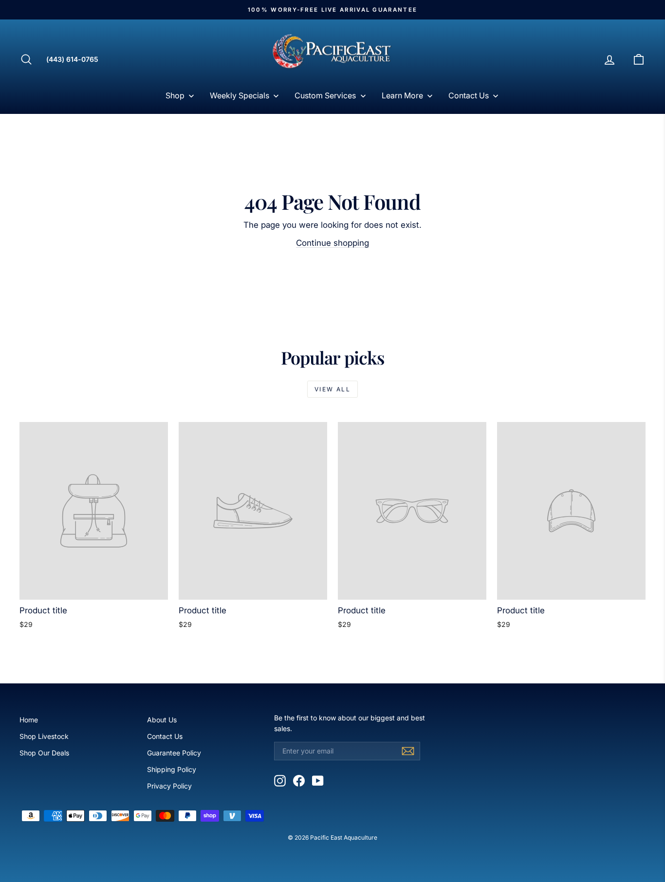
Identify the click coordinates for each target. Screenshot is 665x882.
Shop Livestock (44, 736)
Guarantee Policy (174, 753)
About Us (162, 720)
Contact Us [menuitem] (468, 95)
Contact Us (165, 736)
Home (28, 720)
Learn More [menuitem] (402, 95)
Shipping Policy (171, 769)
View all (332, 389)
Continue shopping (332, 243)
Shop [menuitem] (175, 95)
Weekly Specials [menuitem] (239, 95)
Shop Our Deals (44, 753)
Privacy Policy (169, 786)
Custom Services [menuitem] (325, 95)
